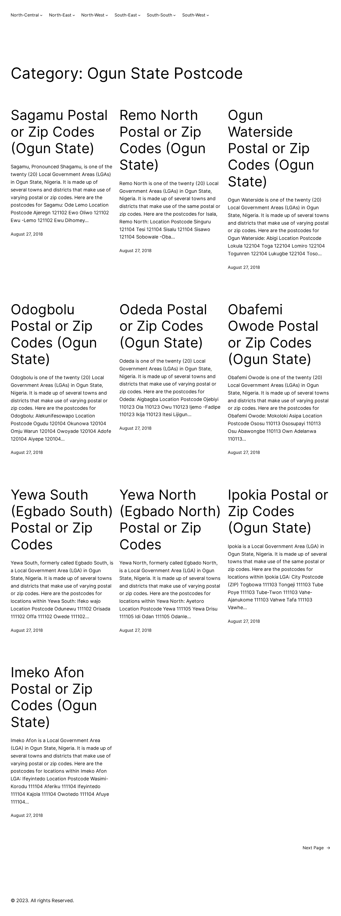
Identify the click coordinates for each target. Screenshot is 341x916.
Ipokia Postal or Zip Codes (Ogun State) (278, 511)
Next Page (316, 847)
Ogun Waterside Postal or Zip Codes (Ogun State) (271, 148)
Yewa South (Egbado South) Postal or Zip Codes (62, 520)
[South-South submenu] (174, 15)
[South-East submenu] (139, 15)
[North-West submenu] (106, 15)
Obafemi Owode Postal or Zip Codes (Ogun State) (273, 334)
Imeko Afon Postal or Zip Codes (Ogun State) (54, 697)
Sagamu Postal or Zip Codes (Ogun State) (59, 132)
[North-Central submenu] (41, 15)
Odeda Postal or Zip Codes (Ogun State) (163, 326)
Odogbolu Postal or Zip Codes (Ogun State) (54, 334)
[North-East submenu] (73, 15)
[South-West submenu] (207, 15)
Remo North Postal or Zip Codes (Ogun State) (162, 140)
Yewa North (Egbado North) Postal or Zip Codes (170, 520)
